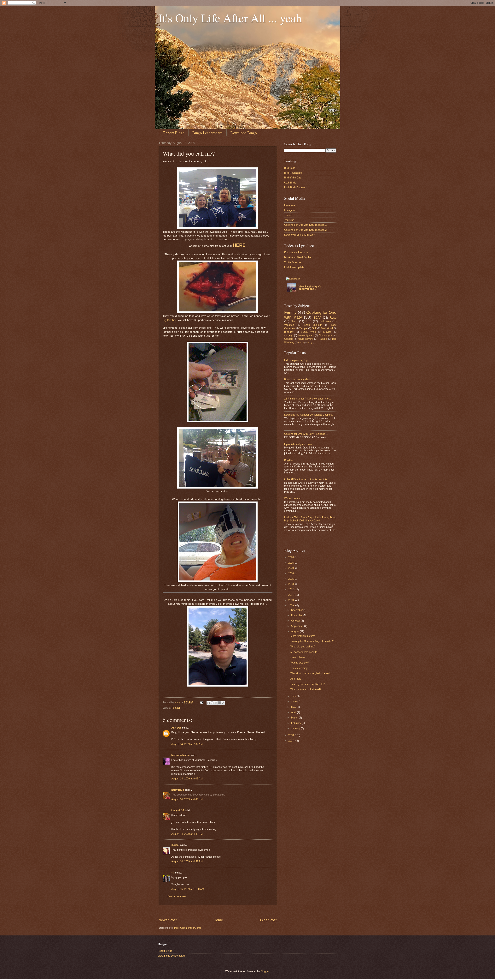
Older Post (268, 920)
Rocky (301, 342)
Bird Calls (289, 167)
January (296, 728)
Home (218, 920)
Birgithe (288, 460)
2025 (291, 562)
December (297, 610)
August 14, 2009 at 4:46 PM (187, 833)
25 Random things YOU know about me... (307, 398)
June (294, 701)
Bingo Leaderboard (207, 132)
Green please (297, 657)
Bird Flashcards (293, 172)
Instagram (289, 210)
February (296, 723)
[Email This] (208, 703)
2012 (291, 589)
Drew (294, 321)
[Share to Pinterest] (223, 703)
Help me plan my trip (295, 360)
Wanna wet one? (299, 662)
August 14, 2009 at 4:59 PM (187, 861)
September (297, 626)
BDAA (317, 317)
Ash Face (295, 678)
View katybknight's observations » (310, 288)
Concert (288, 339)
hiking (309, 342)
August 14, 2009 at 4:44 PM (187, 799)
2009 (291, 605)
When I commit (292, 498)
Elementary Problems (296, 252)
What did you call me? (302, 646)
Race (333, 317)
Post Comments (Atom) (187, 927)
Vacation (289, 324)
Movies (327, 331)
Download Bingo (243, 132)
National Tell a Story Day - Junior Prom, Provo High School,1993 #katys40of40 (310, 519)
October (296, 620)
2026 (291, 557)
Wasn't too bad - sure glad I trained (309, 673)
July (294, 696)
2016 (291, 573)
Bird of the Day (292, 177)
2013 (291, 584)
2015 (291, 578)
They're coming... (300, 668)
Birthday (289, 331)
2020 (291, 568)
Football (176, 707)
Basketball (327, 328)
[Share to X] (216, 703)
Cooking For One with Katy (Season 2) (305, 229)
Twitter (288, 215)
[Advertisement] (229, 911)
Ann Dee (176, 727)
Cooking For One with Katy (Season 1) (305, 224)
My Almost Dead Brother (298, 257)
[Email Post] (201, 702)
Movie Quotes (306, 335)
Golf (314, 328)
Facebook (289, 205)
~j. (172, 872)
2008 (291, 735)
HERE (239, 245)
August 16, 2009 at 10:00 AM (187, 889)
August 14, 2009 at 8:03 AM (187, 778)
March (295, 717)
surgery (288, 335)
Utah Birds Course (294, 187)
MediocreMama (180, 755)
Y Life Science (292, 262)
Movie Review (305, 339)
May (294, 707)
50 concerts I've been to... (305, 652)
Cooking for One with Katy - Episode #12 (313, 641)
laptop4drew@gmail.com (298, 444)
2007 (291, 740)
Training (322, 339)
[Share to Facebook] (219, 703)
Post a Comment (176, 896)
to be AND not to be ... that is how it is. (306, 479)
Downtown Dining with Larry (299, 234)
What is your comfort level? (305, 689)
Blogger (265, 971)
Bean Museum (313, 324)
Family (290, 312)
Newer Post (168, 920)
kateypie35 (177, 789)
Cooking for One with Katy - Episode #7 (306, 433)
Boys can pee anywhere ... (299, 379)
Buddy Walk (308, 331)
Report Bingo (173, 132)
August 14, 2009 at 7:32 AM (187, 744)
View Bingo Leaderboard (171, 955)
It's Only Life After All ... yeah (230, 18)
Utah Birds (290, 182)
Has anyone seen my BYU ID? (307, 684)
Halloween (325, 321)
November (297, 615)
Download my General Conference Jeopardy (308, 414)
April (294, 712)
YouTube (289, 220)
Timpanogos (325, 335)
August (295, 631)
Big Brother (169, 320)
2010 (291, 600)
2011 (291, 594)
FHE (309, 321)
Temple (303, 328)
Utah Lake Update (294, 267)
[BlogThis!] (212, 703)
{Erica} (175, 845)
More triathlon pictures (302, 635)
